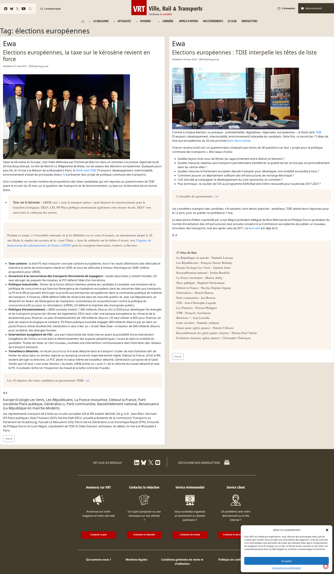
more (8, 439)
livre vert (254, 228)
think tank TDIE (86, 170)
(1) (63, 174)
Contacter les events (190, 535)
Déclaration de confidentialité (286, 568)
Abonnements (313, 8)
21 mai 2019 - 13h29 (24, 66)
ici (87, 380)
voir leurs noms (239, 141)
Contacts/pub (52, 8)
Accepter (286, 561)
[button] (327, 530)
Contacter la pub (98, 535)
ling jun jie (43, 66)
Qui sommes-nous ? (98, 560)
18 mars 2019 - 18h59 (194, 59)
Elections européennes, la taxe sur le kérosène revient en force (76, 56)
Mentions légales (136, 560)
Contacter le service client (235, 535)
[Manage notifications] (326, 566)
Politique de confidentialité (235, 560)
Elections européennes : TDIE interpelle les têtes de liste (244, 52)
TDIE (318, 132)
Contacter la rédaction (144, 535)
